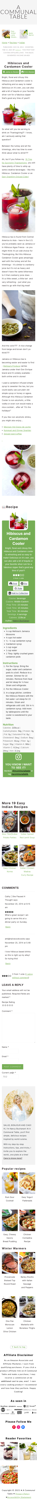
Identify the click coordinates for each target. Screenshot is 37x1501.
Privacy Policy (22, 1494)
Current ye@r (9, 1073)
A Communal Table (18, 12)
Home (4, 42)
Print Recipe (29, 72)
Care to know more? (13, 1158)
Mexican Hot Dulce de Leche (17, 427)
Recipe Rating (8, 1002)
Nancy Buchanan (21, 621)
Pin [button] (25, 583)
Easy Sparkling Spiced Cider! (15, 177)
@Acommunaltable (21, 771)
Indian (22, 42)
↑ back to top (18, 1347)
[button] (14, 575)
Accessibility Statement (19, 1497)
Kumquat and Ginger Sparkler (17, 430)
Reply (8, 927)
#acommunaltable (20, 774)
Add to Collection (19, 593)
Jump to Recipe (12, 72)
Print (14, 583)
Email (5, 1056)
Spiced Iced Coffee (13, 434)
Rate (19, 588)
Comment (7, 1011)
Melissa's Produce (11, 366)
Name (5, 1047)
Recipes (13, 42)
